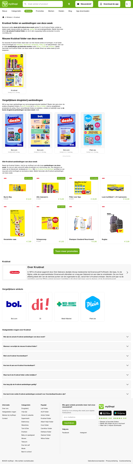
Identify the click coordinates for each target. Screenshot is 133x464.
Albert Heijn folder (47, 422)
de (35, 106)
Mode (23, 448)
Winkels (28, 11)
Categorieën (16, 11)
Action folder (45, 415)
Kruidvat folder (46, 418)
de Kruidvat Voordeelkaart (45, 169)
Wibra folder (45, 438)
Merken (51, 11)
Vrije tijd (24, 412)
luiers (30, 169)
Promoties (40, 11)
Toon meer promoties (66, 251)
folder (43, 106)
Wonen (23, 438)
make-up (42, 44)
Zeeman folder (46, 435)
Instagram (83, 432)
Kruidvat (17, 17)
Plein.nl (38, 106)
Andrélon (51, 46)
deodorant (27, 44)
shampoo (19, 44)
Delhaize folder (46, 432)
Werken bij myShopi (9, 415)
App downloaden (82, 11)
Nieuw (4, 11)
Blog (70, 11)
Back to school (26, 452)
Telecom (24, 442)
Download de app (111, 4)
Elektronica (25, 422)
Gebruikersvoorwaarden (96, 461)
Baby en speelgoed (28, 435)
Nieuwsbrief (86, 4)
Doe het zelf (25, 445)
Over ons (5, 408)
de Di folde (26, 106)
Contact (5, 418)
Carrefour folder (46, 428)
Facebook (65, 432)
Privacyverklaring (112, 461)
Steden (61, 11)
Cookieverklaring (125, 461)
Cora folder (45, 425)
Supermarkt (25, 418)
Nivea (38, 46)
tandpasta (34, 44)
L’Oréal (43, 46)
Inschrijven (69, 423)
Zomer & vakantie (27, 415)
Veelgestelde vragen (9, 412)
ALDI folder (45, 412)
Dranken (24, 432)
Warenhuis (24, 425)
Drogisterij (24, 408)
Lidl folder (44, 408)
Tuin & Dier (25, 428)
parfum (32, 29)
